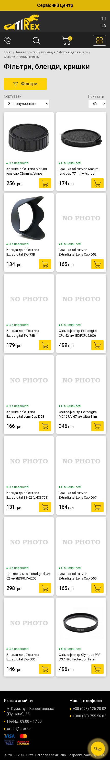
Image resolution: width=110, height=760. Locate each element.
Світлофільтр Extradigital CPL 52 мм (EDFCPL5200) (78, 333)
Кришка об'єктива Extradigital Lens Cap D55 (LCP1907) (77, 576)
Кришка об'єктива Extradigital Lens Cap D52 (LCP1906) (77, 252)
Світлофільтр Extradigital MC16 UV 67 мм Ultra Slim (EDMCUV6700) (78, 414)
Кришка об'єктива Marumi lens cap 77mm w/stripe (79, 171)
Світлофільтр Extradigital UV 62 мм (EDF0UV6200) (28, 576)
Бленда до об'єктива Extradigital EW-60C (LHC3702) (22, 657)
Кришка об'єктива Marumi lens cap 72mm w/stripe (26, 171)
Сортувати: (13, 96)
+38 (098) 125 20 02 (89, 708)
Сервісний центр (55, 5)
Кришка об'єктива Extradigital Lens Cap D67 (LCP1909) (77, 495)
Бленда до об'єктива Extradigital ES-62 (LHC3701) (27, 495)
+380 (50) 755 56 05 (89, 716)
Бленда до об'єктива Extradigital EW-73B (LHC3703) (22, 252)
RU (103, 18)
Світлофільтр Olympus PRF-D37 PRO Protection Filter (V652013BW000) (80, 657)
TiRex (8, 52)
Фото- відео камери (73, 52)
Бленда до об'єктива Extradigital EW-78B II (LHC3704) (22, 333)
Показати (96, 96)
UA (103, 25)
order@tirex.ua (19, 728)
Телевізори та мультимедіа (35, 52)
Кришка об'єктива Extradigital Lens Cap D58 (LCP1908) (25, 414)
